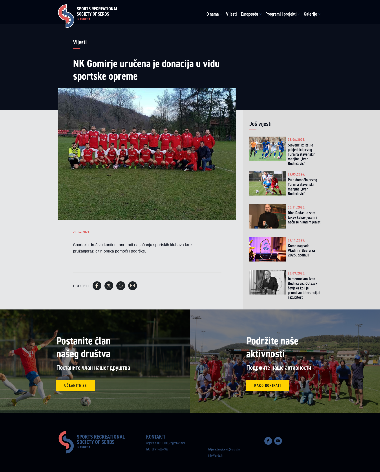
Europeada (249, 14)
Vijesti (231, 14)
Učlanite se (75, 385)
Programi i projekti (281, 14)
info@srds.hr (216, 455)
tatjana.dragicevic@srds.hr (224, 449)
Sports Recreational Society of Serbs (97, 13)
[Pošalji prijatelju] (132, 285)
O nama (212, 14)
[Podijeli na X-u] (108, 285)
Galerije (310, 14)
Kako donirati (267, 385)
